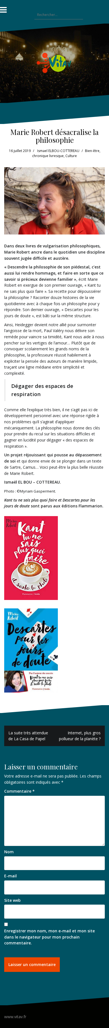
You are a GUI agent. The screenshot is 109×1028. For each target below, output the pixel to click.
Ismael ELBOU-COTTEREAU (58, 150)
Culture (71, 155)
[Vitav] (55, 62)
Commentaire (19, 791)
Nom (9, 851)
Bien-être (92, 150)
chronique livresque (48, 155)
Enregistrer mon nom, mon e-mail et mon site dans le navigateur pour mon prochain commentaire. (49, 937)
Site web (12, 900)
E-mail (10, 875)
